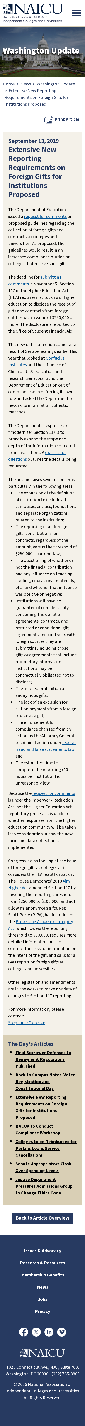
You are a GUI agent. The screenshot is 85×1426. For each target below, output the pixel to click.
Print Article (66, 119)
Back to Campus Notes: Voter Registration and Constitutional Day (45, 1082)
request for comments (45, 216)
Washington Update (56, 84)
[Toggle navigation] (76, 13)
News (25, 84)
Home (9, 84)
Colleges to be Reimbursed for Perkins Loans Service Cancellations (46, 1148)
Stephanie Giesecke (26, 1023)
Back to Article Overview (42, 1218)
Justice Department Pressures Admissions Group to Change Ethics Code (44, 1186)
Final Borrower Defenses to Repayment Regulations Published (43, 1059)
